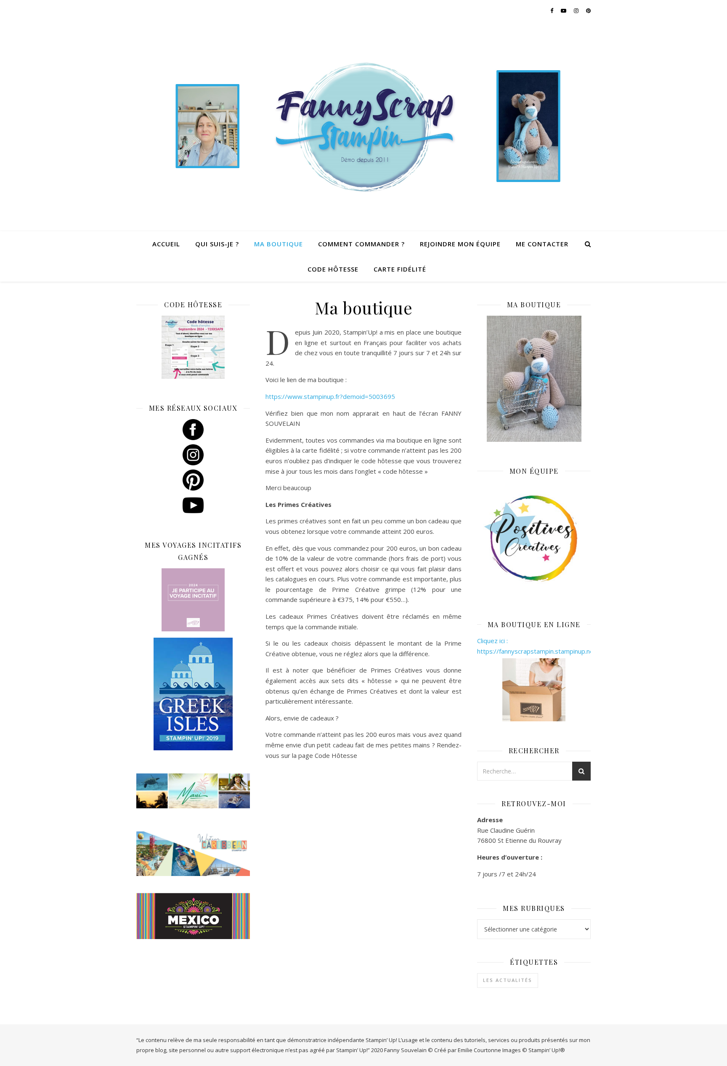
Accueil (166, 244)
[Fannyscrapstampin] (363, 126)
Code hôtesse (333, 269)
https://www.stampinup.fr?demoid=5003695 (330, 396)
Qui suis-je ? (217, 244)
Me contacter (542, 244)
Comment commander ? (361, 244)
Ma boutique (278, 244)
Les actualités (507, 980)
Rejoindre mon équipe (460, 244)
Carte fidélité (400, 269)
